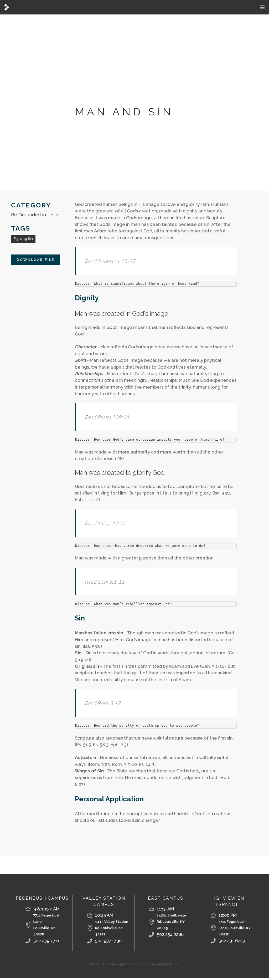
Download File (35, 260)
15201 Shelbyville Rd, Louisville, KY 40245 (171, 921)
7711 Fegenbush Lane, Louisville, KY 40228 (235, 928)
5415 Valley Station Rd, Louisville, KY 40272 (111, 928)
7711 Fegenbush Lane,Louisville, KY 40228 (46, 924)
